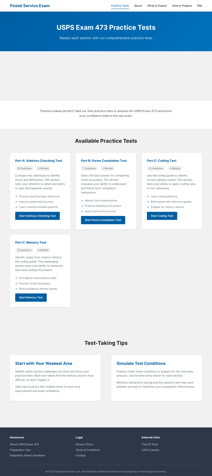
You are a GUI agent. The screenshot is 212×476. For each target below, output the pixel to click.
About (138, 5)
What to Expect (157, 5)
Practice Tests (120, 5)
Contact (81, 455)
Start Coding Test (162, 215)
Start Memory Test (31, 297)
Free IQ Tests (150, 444)
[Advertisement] (106, 76)
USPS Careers (150, 450)
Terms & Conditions (88, 450)
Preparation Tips (20, 450)
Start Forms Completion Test (103, 220)
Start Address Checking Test (37, 215)
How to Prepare (182, 5)
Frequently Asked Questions (27, 455)
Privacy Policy (84, 444)
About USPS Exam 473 (24, 444)
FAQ (199, 5)
